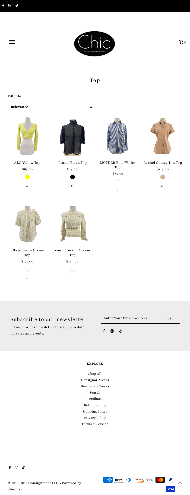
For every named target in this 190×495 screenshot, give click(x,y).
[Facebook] (2, 6)
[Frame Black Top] (72, 136)
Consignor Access (95, 380)
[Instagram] (9, 6)
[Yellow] (27, 177)
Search (94, 392)
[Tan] (162, 177)
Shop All (94, 374)
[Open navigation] (21, 42)
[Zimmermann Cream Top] (72, 223)
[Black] (72, 177)
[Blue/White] (117, 181)
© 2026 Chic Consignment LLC (34, 483)
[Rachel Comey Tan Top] (162, 136)
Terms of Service (95, 424)
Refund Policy (95, 405)
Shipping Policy (94, 411)
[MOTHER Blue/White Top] (117, 136)
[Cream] (27, 269)
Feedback (95, 399)
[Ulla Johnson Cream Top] (27, 223)
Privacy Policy (95, 418)
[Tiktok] (16, 6)
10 (162, 186)
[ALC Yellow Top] (27, 136)
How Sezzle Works (95, 386)
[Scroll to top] (180, 483)
